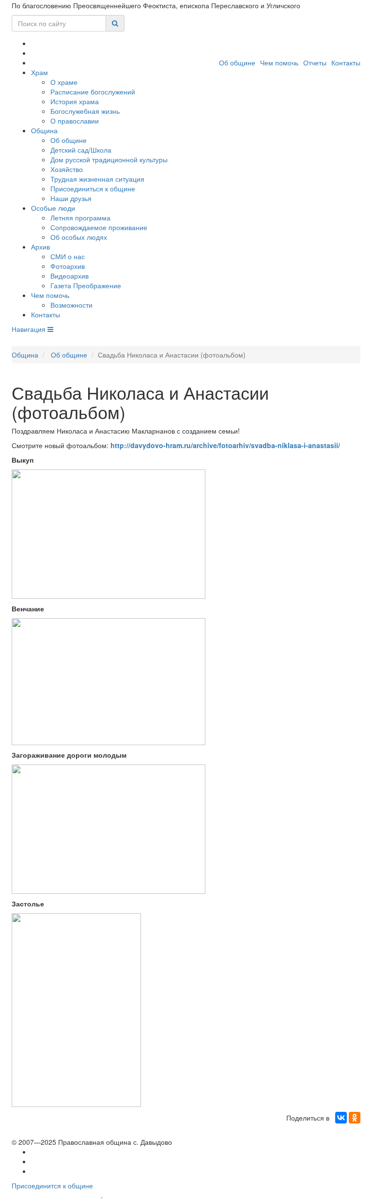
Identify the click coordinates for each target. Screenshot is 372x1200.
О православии (74, 120)
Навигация (29, 329)
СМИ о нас (67, 256)
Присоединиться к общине (92, 188)
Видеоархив (69, 276)
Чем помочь (279, 62)
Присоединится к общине (52, 1185)
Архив (40, 246)
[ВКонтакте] (341, 1117)
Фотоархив (67, 266)
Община (44, 130)
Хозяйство (66, 169)
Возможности (71, 305)
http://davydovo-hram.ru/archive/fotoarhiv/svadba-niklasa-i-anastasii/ (225, 445)
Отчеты (314, 62)
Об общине (237, 62)
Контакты (345, 62)
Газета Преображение (85, 285)
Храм (39, 72)
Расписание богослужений (92, 91)
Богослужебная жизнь (85, 111)
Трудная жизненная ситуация (97, 179)
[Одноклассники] (354, 1117)
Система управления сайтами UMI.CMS (160, 1195)
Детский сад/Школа (80, 150)
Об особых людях (78, 237)
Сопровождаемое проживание (98, 227)
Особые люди (53, 208)
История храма (74, 101)
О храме (64, 82)
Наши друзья (71, 198)
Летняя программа (80, 217)
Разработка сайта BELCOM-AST (56, 1195)
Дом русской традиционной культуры (109, 159)
